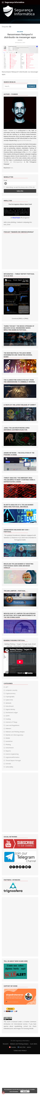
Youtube (13, 1047)
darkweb (8, 703)
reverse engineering (12, 754)
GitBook (30, 156)
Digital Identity (10, 709)
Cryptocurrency (10, 693)
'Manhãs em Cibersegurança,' (13, 162)
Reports (8, 751)
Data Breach (10, 706)
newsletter (9, 741)
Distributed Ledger (12, 712)
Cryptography (10, 696)
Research (5, 1044)
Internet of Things (11, 722)
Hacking (8, 719)
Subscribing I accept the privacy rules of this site (20, 187)
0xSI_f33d (28, 152)
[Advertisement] (18, 802)
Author (29, 1047)
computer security (11, 690)
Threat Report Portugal (13, 760)
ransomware (10, 748)
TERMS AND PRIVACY (20, 1050)
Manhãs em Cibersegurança (14, 735)
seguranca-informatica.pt (24, 140)
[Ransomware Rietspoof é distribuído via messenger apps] (20, 57)
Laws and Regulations (12, 725)
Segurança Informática (14, 2)
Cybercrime (9, 700)
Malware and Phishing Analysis (15, 732)
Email (5, 180)
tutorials (8, 763)
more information (14, 1091)
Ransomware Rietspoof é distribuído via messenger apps (20, 36)
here (11, 168)
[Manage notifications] (3, 1092)
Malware (20, 31)
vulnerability (9, 767)
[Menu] (3, 2)
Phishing (8, 744)
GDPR (7, 716)
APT (7, 687)
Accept (25, 1091)
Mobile (8, 738)
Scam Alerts (33, 1044)
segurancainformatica (12, 757)
